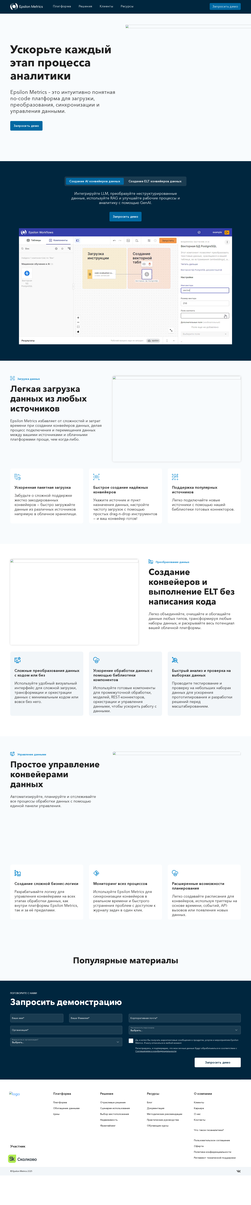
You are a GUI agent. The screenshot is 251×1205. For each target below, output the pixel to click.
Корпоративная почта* (143, 1018)
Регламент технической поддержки (215, 1157)
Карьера (199, 1108)
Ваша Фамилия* (80, 1018)
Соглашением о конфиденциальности (155, 1051)
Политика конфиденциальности (212, 1151)
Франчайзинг (108, 1125)
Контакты (199, 1119)
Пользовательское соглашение (212, 1140)
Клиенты (199, 1102)
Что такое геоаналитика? (209, 1130)
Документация (155, 1108)
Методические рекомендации (164, 1114)
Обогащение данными (66, 1108)
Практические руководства (163, 1119)
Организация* (20, 1030)
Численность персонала (142, 1028)
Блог (149, 1102)
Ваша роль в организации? (25, 1040)
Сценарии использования (115, 1108)
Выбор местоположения (114, 1114)
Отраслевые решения (113, 1102)
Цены (56, 1114)
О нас (197, 1114)
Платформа (60, 1102)
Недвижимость (109, 1119)
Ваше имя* (18, 1018)
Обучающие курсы (158, 1125)
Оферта (199, 1146)
